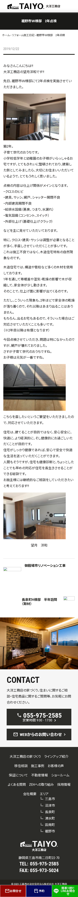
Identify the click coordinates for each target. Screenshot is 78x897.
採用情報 (64, 785)
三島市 (50, 799)
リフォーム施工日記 (23, 35)
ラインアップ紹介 (56, 757)
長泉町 (50, 812)
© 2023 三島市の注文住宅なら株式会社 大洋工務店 (39, 884)
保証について (18, 775)
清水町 (50, 818)
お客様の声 (56, 766)
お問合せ (13, 891)
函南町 (50, 825)
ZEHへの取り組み (41, 785)
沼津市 (50, 806)
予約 (39, 891)
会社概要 (29, 794)
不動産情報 (39, 775)
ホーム (6, 35)
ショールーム (60, 775)
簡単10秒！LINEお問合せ (68, 891)
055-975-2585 (44, 863)
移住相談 (21, 766)
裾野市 (50, 831)
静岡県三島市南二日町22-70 (39, 858)
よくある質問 (17, 785)
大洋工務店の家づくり (25, 757)
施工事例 (37, 766)
